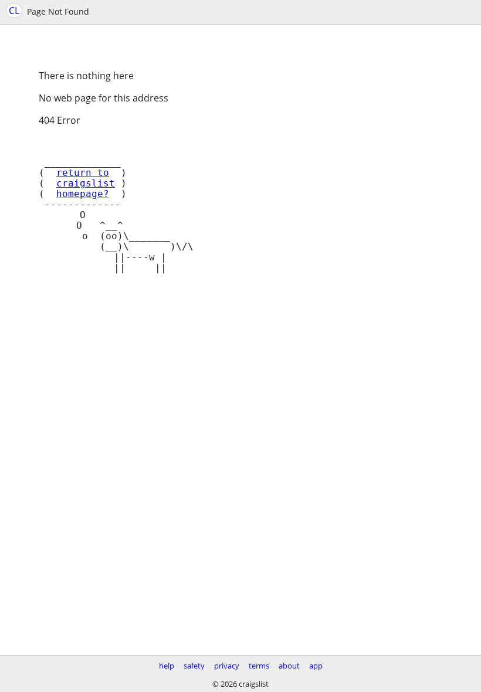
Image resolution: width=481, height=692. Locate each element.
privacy (226, 665)
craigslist (85, 183)
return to (82, 173)
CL (14, 10)
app (316, 665)
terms (259, 665)
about (289, 665)
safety (194, 665)
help (166, 665)
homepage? (82, 194)
